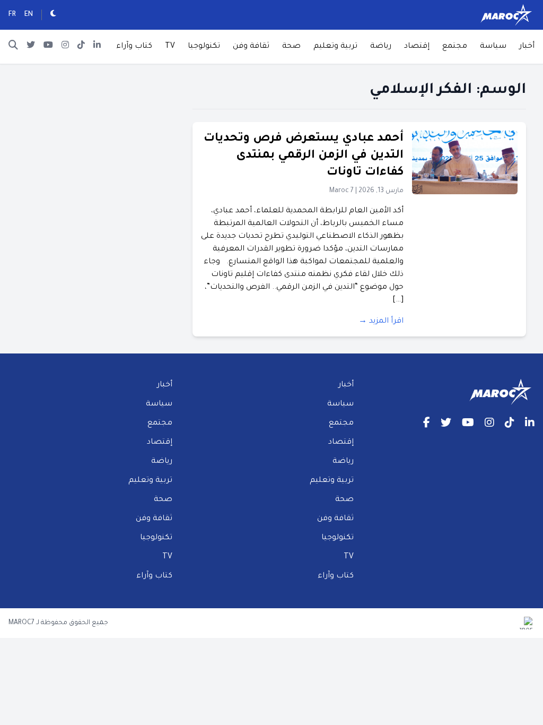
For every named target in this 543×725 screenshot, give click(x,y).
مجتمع (454, 46)
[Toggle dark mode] (53, 15)
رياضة (380, 46)
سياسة (493, 46)
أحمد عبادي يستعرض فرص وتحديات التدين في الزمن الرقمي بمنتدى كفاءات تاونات (304, 156)
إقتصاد (417, 46)
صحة (291, 46)
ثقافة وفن (251, 46)
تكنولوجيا (204, 46)
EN (28, 15)
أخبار (527, 46)
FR (12, 15)
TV (170, 46)
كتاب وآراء (134, 46)
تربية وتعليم (335, 46)
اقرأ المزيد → (381, 321)
